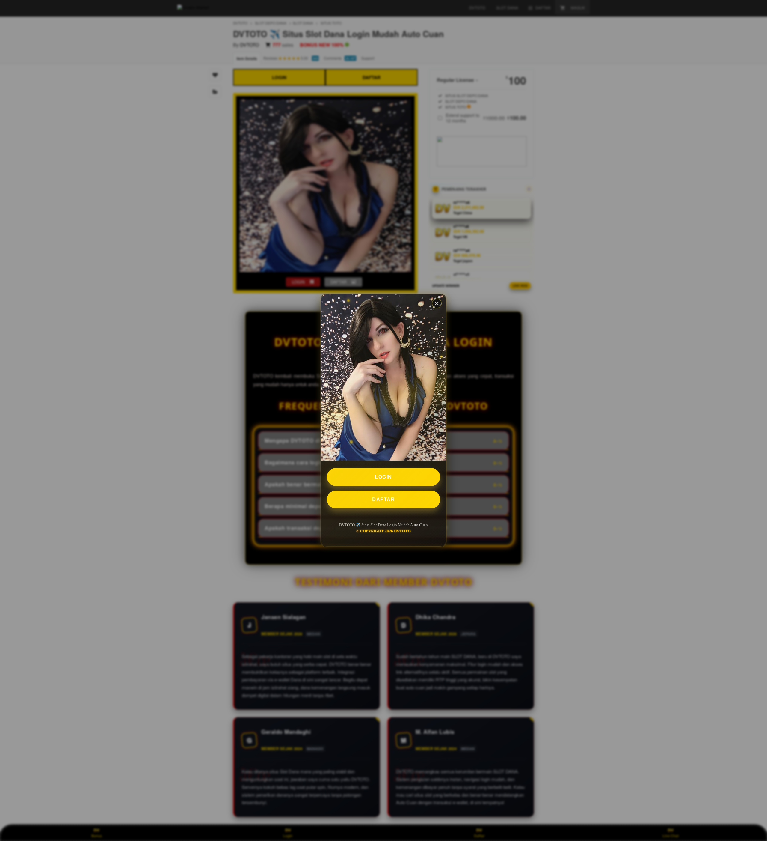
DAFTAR (383, 499)
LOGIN (383, 477)
